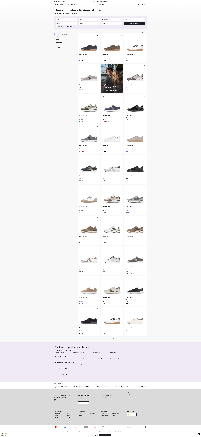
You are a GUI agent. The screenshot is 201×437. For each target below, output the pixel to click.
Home (55, 383)
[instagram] (127, 394)
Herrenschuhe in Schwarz (79, 352)
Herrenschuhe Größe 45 (116, 358)
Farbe (58, 19)
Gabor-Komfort (107, 19)
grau (82, 121)
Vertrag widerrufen (84, 402)
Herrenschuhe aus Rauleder (79, 364)
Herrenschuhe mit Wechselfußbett (99, 377)
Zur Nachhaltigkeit (106, 397)
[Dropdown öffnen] (58, 4)
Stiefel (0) (57, 37)
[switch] (5, 435)
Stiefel (56, 415)
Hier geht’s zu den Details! (71, 13)
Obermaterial (59, 23)
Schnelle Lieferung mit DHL (82, 386)
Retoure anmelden (82, 399)
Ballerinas (69, 415)
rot (105, 121)
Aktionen (115, 415)
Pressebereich (116, 413)
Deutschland (132, 414)
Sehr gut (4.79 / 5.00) (62, 386)
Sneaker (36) (58, 39)
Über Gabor (74, 4)
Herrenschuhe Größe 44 (97, 358)
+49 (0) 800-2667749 (61, 397)
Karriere (103, 417)
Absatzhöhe (82, 23)
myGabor (115, 417)
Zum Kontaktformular (61, 400)
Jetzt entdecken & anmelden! (110, 90)
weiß (126, 60)
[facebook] (129, 394)
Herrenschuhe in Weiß (97, 352)
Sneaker (57, 417)
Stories (67, 4)
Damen (56, 4)
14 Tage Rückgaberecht (122, 386)
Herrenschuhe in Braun (60, 352)
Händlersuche (105, 415)
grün (79, 121)
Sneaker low (83, 54)
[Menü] (7, 433)
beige (127, 60)
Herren (61, 4)
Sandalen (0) (58, 44)
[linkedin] (131, 394)
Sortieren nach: (133, 32)
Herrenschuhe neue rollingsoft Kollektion (82, 377)
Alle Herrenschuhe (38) (60, 34)
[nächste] (116, 338)
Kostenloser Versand (103, 386)
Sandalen (69, 417)
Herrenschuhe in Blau (115, 352)
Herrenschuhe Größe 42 (60, 358)
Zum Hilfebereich (82, 397)
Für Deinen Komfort (59, 47)
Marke (103, 23)
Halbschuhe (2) (58, 42)
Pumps (68, 413)
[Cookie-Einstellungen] (199, 434)
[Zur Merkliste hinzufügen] (97, 35)
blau (79, 60)
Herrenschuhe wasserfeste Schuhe (117, 377)
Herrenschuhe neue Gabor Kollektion (63, 377)
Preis (126, 19)
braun (79, 303)
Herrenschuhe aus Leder (60, 364)
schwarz (82, 60)
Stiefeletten (57, 413)
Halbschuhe (92, 413)
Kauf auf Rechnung (142, 386)
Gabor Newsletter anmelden (102, 1)
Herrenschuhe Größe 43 (79, 358)
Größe (81, 19)
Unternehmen (104, 413)
